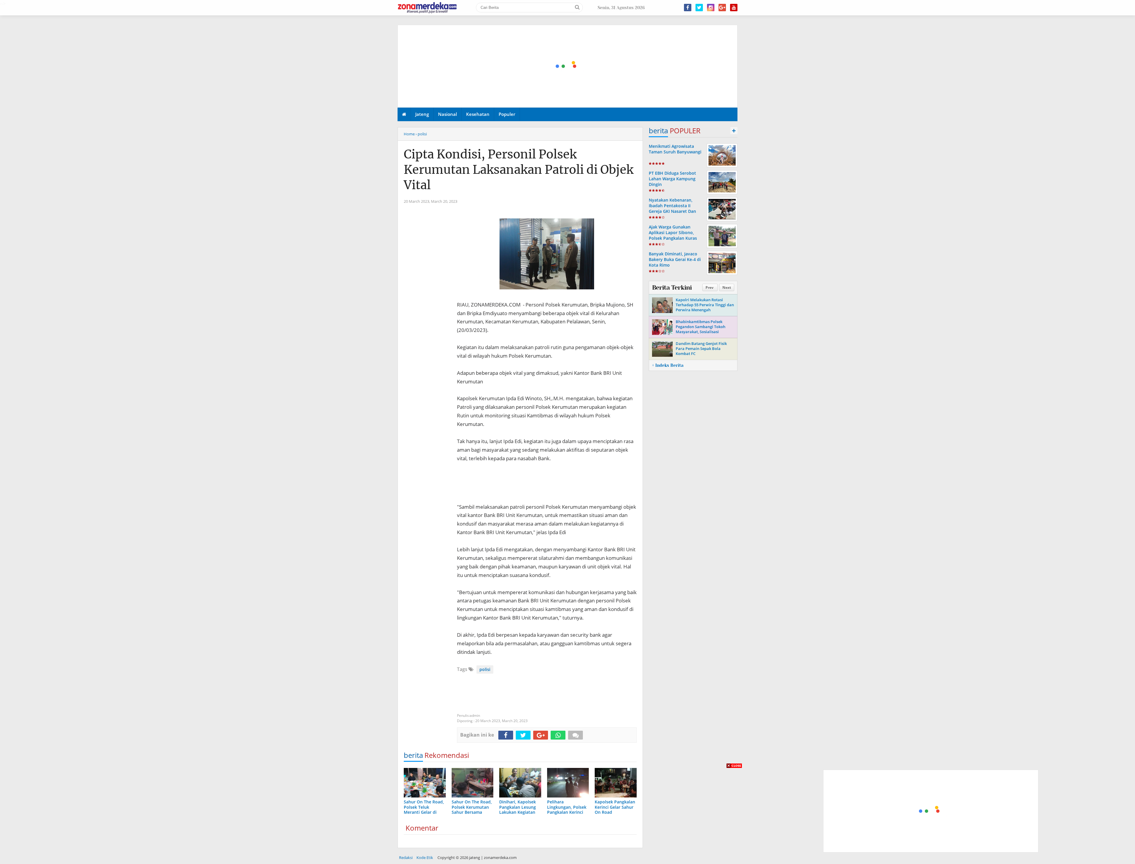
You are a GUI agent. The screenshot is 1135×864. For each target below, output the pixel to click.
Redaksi (406, 857)
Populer (507, 114)
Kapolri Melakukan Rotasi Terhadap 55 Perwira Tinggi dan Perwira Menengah (705, 304)
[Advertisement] (568, 66)
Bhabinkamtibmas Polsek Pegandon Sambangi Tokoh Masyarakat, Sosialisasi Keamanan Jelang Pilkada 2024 (704, 329)
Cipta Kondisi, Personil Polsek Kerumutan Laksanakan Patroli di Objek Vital (518, 169)
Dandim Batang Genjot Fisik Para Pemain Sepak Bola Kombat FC (701, 348)
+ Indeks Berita (667, 365)
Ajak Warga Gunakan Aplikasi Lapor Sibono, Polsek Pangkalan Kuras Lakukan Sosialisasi (673, 235)
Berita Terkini (672, 287)
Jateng (422, 114)
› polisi (421, 134)
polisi (484, 669)
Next (726, 287)
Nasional (447, 114)
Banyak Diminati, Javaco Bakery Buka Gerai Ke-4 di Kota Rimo (675, 259)
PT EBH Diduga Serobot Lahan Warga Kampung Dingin (672, 178)
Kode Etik (424, 857)
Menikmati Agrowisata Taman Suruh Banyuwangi (675, 149)
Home (409, 134)
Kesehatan (477, 114)
